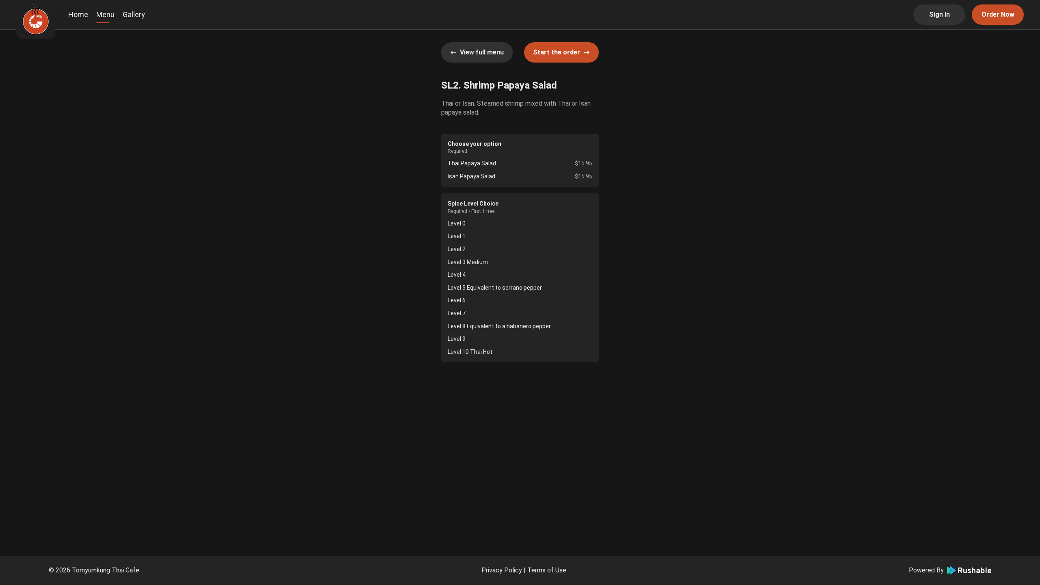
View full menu (482, 52)
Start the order (556, 52)
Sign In (939, 14)
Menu (105, 14)
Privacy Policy (501, 570)
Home (78, 14)
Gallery (134, 14)
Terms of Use (546, 570)
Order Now (998, 14)
